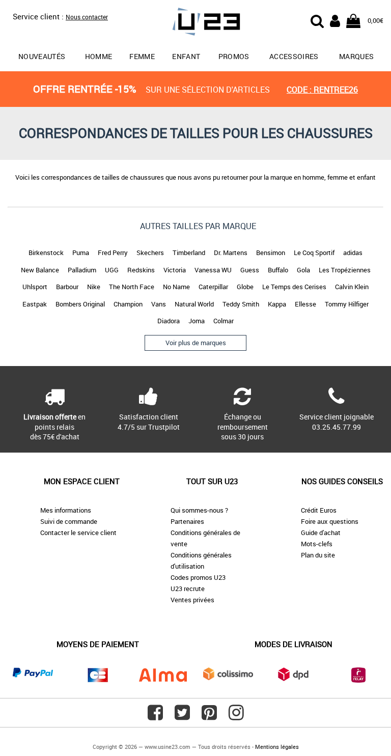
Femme (142, 56)
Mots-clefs (316, 543)
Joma (196, 320)
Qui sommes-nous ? (199, 510)
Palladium (82, 269)
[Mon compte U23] (335, 19)
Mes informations (65, 510)
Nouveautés (42, 56)
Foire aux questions (329, 521)
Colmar (223, 320)
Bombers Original (80, 304)
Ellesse (305, 304)
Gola (303, 269)
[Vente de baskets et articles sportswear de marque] (195, 23)
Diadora (168, 320)
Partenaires (187, 521)
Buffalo (278, 269)
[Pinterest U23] (209, 716)
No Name (176, 286)
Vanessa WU (213, 269)
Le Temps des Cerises (294, 286)
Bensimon (270, 252)
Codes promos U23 (198, 577)
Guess (249, 269)
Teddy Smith (240, 304)
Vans (158, 304)
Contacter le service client (78, 532)
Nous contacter (87, 17)
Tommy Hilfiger (347, 304)
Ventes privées (192, 599)
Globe (245, 286)
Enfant (186, 56)
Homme (99, 56)
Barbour (67, 286)
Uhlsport (34, 286)
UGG (112, 269)
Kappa (277, 304)
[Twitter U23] (182, 716)
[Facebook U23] (155, 716)
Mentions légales (277, 746)
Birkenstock (46, 252)
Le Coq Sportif (314, 252)
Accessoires (294, 56)
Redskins (141, 269)
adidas (352, 252)
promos (233, 56)
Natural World (194, 304)
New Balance (40, 269)
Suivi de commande (68, 521)
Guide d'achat (321, 532)
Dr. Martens (230, 252)
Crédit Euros (319, 510)
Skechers (150, 252)
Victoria (174, 269)
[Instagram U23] (236, 716)
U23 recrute (188, 588)
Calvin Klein (352, 286)
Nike (93, 286)
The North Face (131, 286)
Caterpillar (213, 286)
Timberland (189, 252)
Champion (128, 304)
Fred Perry (113, 252)
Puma (80, 252)
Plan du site (318, 554)
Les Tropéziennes (345, 269)
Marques (356, 56)
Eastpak (34, 304)
